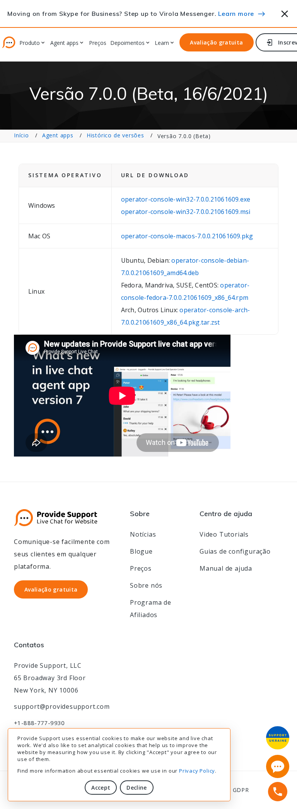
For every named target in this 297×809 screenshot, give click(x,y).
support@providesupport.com (62, 706)
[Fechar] (285, 12)
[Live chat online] (277, 766)
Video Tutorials (224, 534)
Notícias (143, 534)
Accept (100, 787)
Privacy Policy (197, 770)
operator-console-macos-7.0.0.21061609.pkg (187, 236)
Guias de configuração (235, 551)
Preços (97, 43)
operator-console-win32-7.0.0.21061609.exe (186, 199)
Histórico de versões (115, 135)
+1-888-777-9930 (39, 723)
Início (21, 135)
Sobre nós (146, 585)
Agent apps (57, 135)
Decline (136, 787)
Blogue (141, 551)
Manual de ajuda (226, 568)
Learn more (236, 13)
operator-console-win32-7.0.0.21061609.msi (186, 211)
